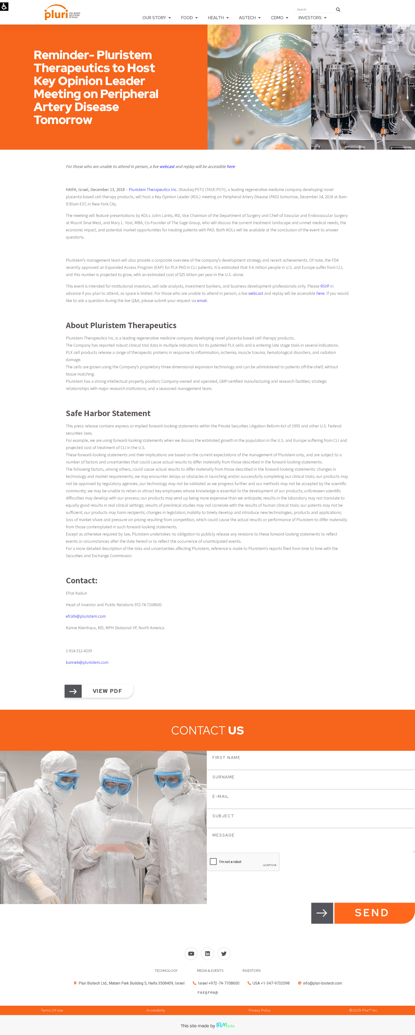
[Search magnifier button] (338, 9)
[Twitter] (224, 953)
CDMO (277, 17)
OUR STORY (154, 17)
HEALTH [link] (216, 17)
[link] (73, 691)
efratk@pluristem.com (86, 616)
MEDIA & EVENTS (210, 970)
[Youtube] (191, 953)
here (320, 293)
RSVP (325, 286)
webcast (255, 293)
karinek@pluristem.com (87, 662)
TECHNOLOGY (166, 970)
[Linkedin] (207, 953)
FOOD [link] (187, 17)
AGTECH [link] (247, 17)
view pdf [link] (107, 691)
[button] (52, 1010)
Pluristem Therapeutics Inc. (153, 189)
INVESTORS (310, 17)
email (202, 300)
